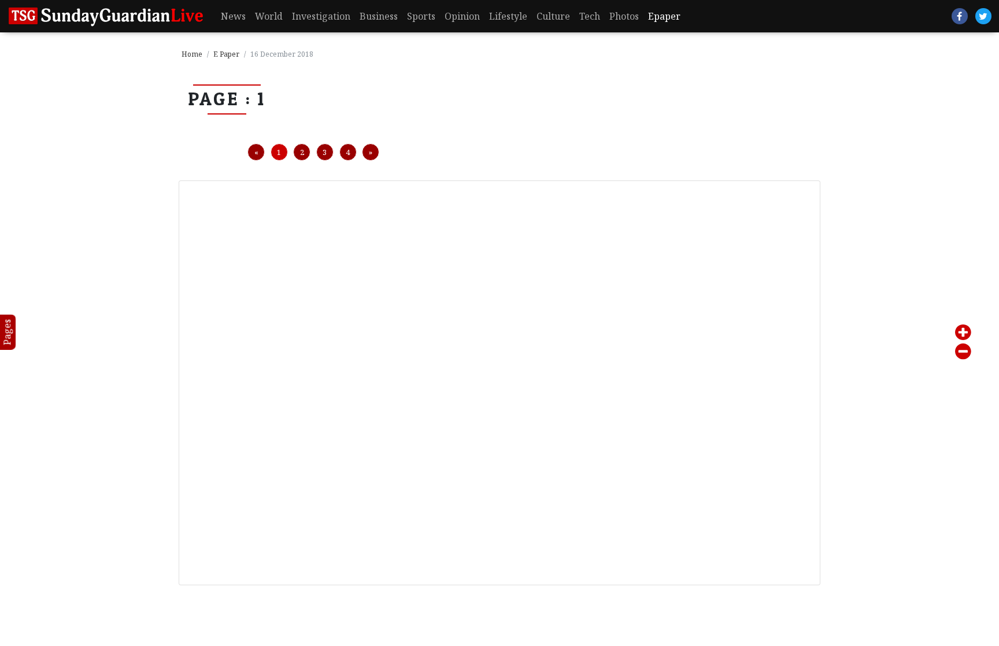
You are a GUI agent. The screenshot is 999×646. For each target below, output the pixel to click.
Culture (553, 16)
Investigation (321, 16)
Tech (589, 16)
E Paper (226, 54)
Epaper (664, 16)
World (269, 16)
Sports (421, 16)
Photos (624, 16)
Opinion (462, 16)
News (233, 16)
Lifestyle (508, 16)
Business (379, 16)
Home (192, 54)
